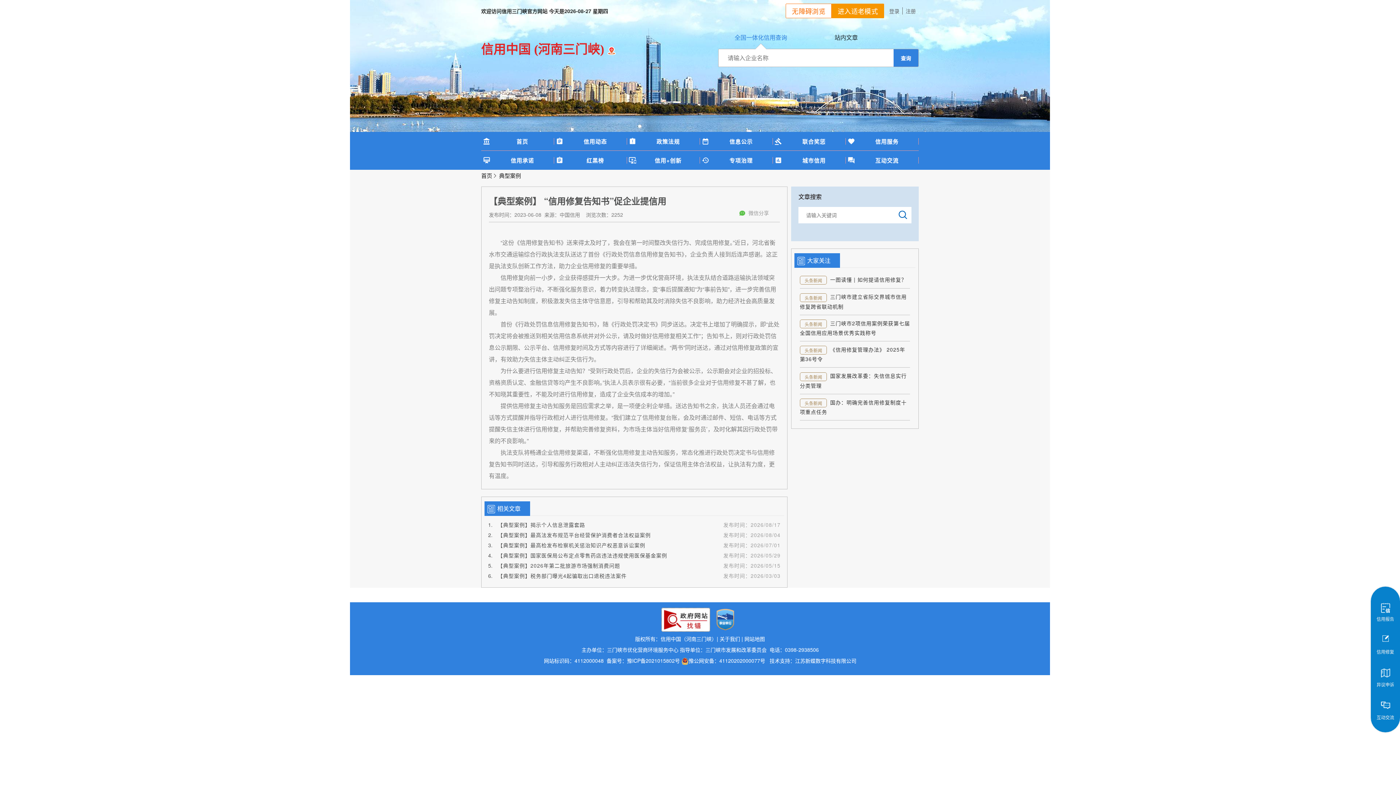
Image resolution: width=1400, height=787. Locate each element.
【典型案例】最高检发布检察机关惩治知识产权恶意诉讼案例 (571, 545)
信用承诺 (522, 160)
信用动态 (595, 141)
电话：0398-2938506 (793, 649)
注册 (911, 11)
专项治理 (741, 160)
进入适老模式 (858, 11)
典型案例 (510, 175)
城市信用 (814, 160)
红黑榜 (595, 160)
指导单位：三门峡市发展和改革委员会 (723, 649)
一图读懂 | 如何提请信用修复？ (868, 279)
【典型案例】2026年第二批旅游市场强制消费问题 (559, 565)
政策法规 (668, 141)
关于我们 (730, 638)
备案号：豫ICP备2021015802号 (643, 660)
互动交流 (887, 160)
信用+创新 (668, 160)
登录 (894, 11)
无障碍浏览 (808, 11)
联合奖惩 (814, 141)
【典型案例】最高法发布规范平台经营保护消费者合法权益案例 (574, 535)
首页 (522, 141)
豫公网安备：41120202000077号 (728, 660)
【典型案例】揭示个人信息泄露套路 (541, 524)
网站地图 (754, 638)
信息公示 (741, 141)
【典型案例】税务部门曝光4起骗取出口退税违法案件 (562, 575)
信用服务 (887, 141)
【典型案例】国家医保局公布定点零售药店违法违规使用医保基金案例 (582, 555)
